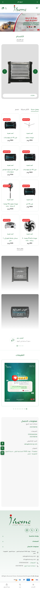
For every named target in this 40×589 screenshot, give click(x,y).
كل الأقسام (20, 40)
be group (36, 576)
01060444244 (32, 434)
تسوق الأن (20, 275)
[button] (2, 2)
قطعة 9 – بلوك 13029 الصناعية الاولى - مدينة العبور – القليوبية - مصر (20, 453)
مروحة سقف (30, 138)
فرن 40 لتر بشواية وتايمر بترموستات (10, 171)
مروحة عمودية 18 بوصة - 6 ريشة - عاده (10, 205)
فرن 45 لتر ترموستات (10, 138)
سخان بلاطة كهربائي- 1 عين (10, 239)
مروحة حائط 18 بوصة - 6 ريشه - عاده (29, 239)
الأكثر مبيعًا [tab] (25, 110)
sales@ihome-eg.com (30, 444)
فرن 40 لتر (29, 204)
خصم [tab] (17, 110)
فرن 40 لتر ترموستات (29, 170)
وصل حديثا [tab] (35, 110)
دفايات (20, 271)
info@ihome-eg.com (29, 559)
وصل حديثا (20, 248)
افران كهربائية (20, 310)
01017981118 (33, 427)
